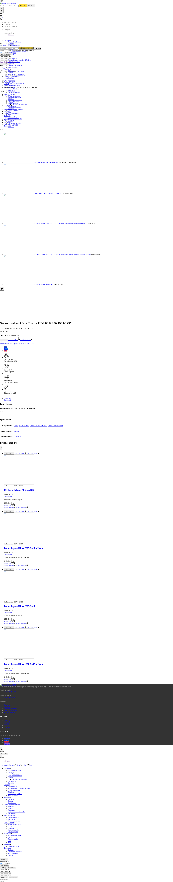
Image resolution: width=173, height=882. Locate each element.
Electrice (11, 44)
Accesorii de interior (14, 42)
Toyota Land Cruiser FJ (55, 426)
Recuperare (7, 122)
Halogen (16, 431)
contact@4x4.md (9, 697)
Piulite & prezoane (14, 92)
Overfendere (12, 53)
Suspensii (7, 124)
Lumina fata (17, 436)
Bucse (10, 826)
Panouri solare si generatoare (13, 119)
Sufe (9, 841)
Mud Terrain (12, 803)
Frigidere (11, 63)
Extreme (10, 72)
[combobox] (9, 6)
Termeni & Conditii (10, 712)
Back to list (4, 877)
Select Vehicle (11, 867)
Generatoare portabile (15, 65)
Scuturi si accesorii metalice (16, 83)
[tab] (88, 398)
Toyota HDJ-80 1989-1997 (38, 426)
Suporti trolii (12, 814)
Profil (6, 720)
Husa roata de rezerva (15, 101)
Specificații (7, 400)
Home (6, 78)
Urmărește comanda (10, 26)
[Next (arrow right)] (3, 881)
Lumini (6, 84)
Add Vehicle (4, 865)
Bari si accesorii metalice (12, 76)
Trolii (9, 842)
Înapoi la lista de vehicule (8, 62)
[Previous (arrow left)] (1, 881)
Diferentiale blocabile (15, 123)
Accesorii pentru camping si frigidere (19, 60)
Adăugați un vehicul (6, 54)
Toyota (16, 426)
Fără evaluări (8, 496)
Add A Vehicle (5, 64)
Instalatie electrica (13, 830)
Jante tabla (11, 91)
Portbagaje (11, 82)
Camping (7, 785)
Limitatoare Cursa (13, 846)
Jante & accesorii (9, 117)
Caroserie (11, 828)
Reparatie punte (13, 832)
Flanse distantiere (13, 89)
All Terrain (11, 799)
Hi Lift (10, 837)
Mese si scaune (13, 67)
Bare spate (11, 80)
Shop (5, 80)
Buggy (6, 115)
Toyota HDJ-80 (24, 426)
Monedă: (9, 33)
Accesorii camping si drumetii (13, 110)
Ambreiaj (11, 850)
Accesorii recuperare (14, 835)
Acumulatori (16, 45)
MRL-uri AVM (13, 125)
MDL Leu (11, 35)
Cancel (3, 867)
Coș (5, 725)
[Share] (3, 879)
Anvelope (7, 111)
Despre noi (7, 705)
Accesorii (7, 40)
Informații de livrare (10, 710)
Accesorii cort (12, 58)
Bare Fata (11, 78)
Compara (7, 727)
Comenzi (7, 722)
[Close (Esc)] (1, 879)
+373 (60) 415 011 (10, 22)
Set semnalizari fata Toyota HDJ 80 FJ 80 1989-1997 (17, 343)
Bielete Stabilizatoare (14, 824)
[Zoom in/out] (7, 879)
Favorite (6, 724)
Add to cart (4, 340)
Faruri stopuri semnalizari (12, 85)
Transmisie (7, 126)
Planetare (11, 127)
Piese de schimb (9, 120)
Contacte (7, 24)
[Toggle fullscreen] (5, 879)
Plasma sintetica (13, 839)
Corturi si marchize (14, 790)
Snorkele (11, 108)
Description (7, 398)
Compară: (7, 30)
